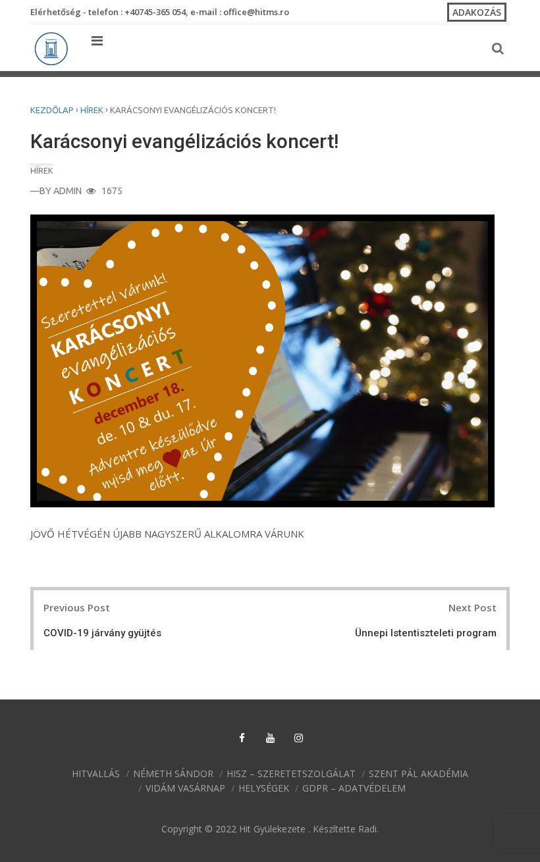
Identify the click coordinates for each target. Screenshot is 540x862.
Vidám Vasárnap (185, 788)
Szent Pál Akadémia (418, 773)
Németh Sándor (173, 773)
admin (67, 191)
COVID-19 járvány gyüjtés (102, 633)
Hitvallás (96, 773)
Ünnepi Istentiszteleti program (426, 633)
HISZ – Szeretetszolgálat (291, 773)
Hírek (91, 109)
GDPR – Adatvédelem (354, 788)
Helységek (263, 788)
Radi (367, 829)
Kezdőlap (52, 109)
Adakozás (476, 12)
